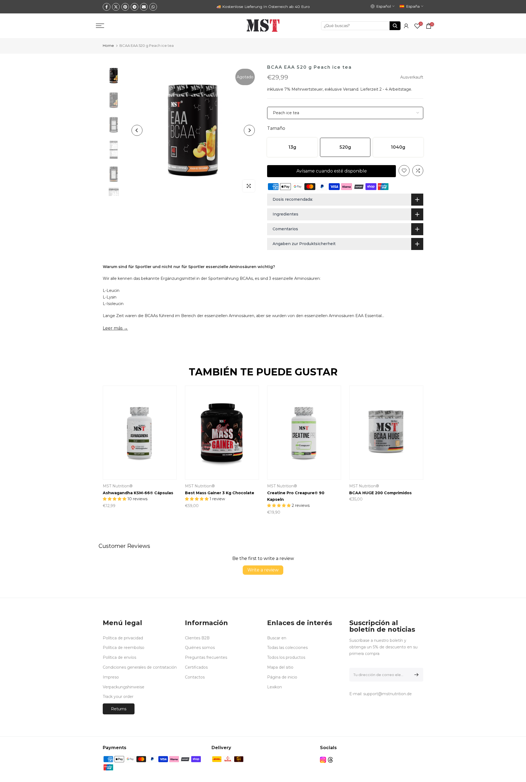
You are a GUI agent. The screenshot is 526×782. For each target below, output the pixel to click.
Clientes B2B (197, 638)
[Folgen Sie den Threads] (330, 759)
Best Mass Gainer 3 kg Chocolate (219, 492)
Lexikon (274, 687)
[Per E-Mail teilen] (144, 7)
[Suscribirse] (415, 675)
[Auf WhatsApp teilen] (153, 7)
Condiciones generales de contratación (140, 667)
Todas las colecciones (287, 647)
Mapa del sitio (280, 667)
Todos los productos (286, 657)
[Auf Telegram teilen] (134, 7)
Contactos (195, 677)
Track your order (118, 696)
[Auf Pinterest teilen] (125, 7)
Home (108, 45)
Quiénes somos (200, 647)
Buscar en (276, 638)
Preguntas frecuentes (206, 657)
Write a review (263, 570)
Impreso (111, 677)
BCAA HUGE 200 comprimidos (380, 492)
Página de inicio (282, 677)
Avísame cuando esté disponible (331, 171)
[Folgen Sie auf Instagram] (323, 759)
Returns (118, 708)
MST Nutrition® (118, 486)
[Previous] (137, 130)
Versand (350, 89)
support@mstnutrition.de (387, 693)
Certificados (196, 667)
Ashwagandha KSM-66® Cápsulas (138, 492)
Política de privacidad (123, 638)
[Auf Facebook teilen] (106, 7)
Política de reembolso (123, 647)
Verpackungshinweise (123, 687)
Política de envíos (119, 657)
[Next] (249, 130)
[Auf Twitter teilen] (116, 7)
